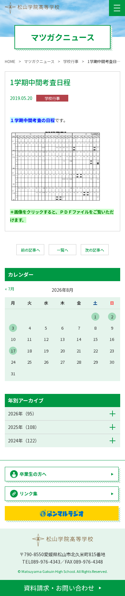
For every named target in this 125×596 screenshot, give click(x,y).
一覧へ (62, 250)
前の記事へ (30, 250)
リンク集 (29, 493)
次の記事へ (94, 250)
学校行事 (52, 98)
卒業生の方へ (33, 474)
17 (13, 351)
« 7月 (9, 289)
